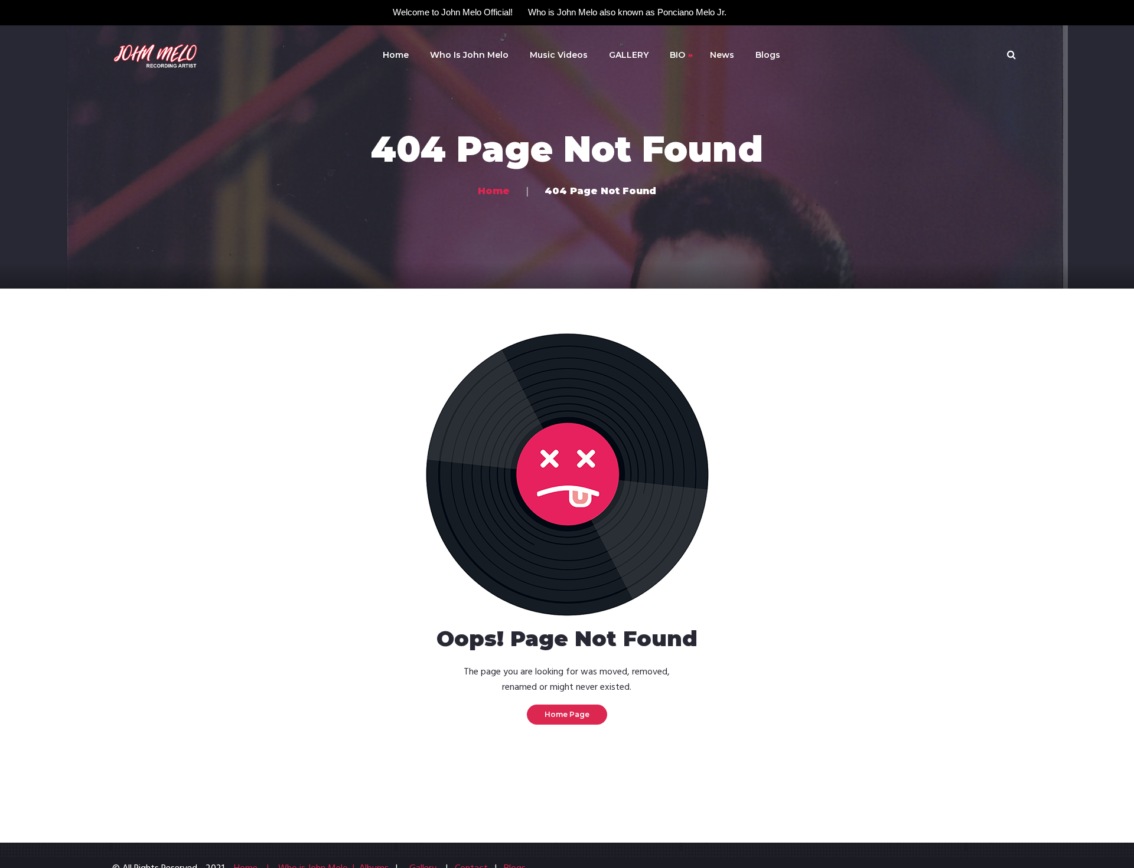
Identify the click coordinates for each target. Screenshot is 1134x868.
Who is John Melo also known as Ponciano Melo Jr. (627, 12)
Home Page (567, 714)
